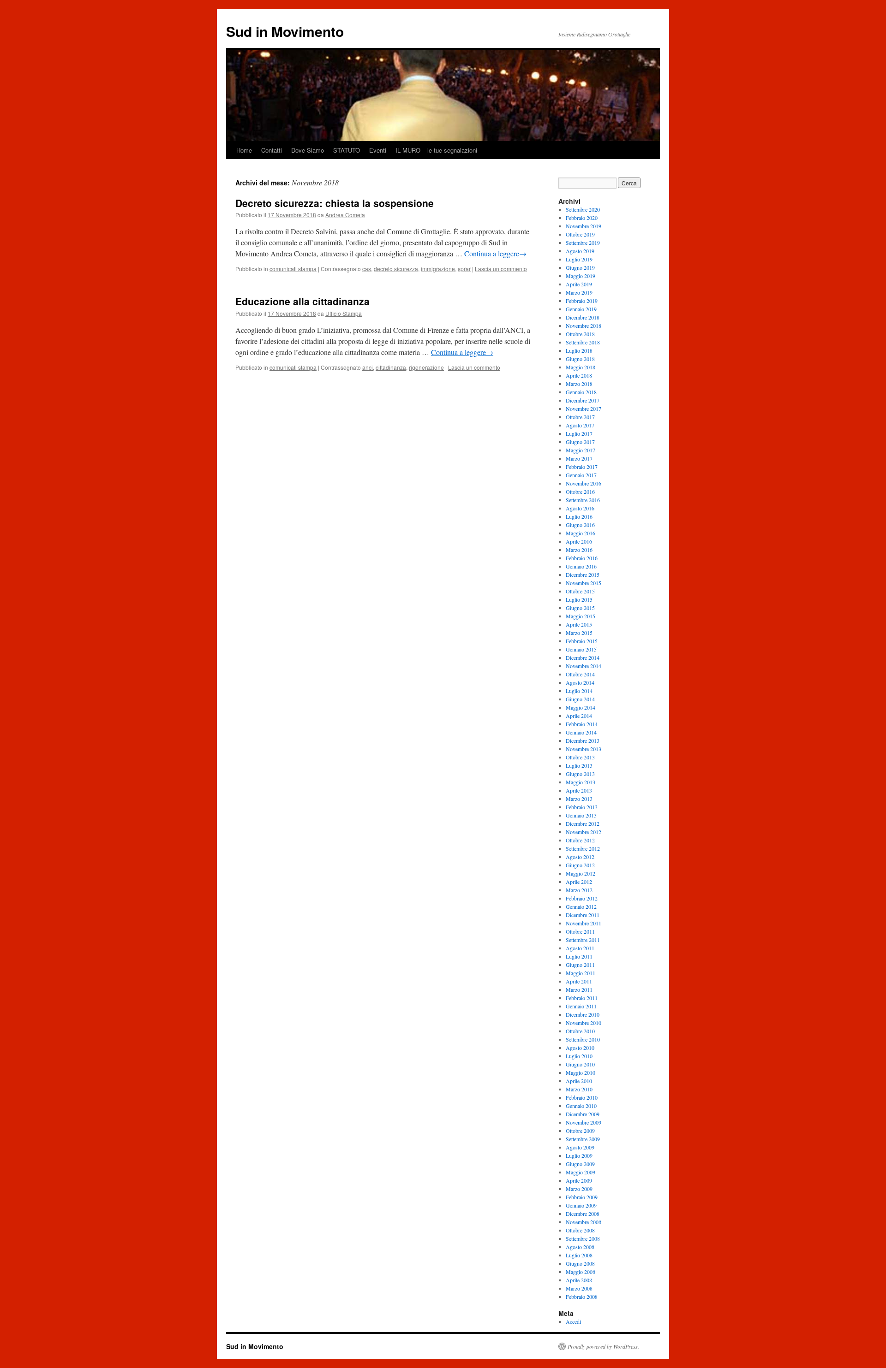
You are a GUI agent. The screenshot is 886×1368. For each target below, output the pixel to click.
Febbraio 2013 (582, 807)
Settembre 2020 (583, 209)
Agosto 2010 (580, 1047)
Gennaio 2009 (581, 1205)
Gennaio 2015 (581, 649)
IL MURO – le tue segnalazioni (436, 150)
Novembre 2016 (583, 483)
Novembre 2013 (583, 748)
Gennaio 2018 (581, 392)
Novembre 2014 (583, 665)
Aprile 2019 (579, 284)
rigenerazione (426, 367)
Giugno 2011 (580, 964)
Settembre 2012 (583, 848)
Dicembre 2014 (582, 657)
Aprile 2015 (579, 624)
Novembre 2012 (583, 831)
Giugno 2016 (580, 524)
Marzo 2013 (579, 798)
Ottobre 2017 (580, 416)
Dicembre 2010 (582, 1014)
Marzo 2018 (579, 383)
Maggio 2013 (580, 782)
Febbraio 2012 (582, 898)
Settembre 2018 (583, 342)
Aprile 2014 (579, 715)
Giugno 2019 (580, 267)
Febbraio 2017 (582, 466)
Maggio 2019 (580, 275)
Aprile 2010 (579, 1080)
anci (367, 367)
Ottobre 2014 (580, 674)
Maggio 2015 (580, 616)
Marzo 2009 (579, 1188)
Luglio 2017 (579, 433)
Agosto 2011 (580, 948)
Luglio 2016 (579, 516)
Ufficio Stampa (343, 313)
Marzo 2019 (579, 292)
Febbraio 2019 (582, 300)
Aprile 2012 (579, 881)
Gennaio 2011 (581, 1006)
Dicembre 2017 (582, 400)
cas (366, 268)
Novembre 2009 (583, 1122)
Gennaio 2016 (581, 566)
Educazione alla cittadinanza (302, 301)
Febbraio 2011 (582, 997)
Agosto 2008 (580, 1246)
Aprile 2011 (579, 981)
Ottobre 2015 (580, 591)
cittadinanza (391, 367)
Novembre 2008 (583, 1222)
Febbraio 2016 (582, 558)
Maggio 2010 (580, 1072)
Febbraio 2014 (582, 724)
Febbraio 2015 (582, 641)
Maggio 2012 (580, 873)
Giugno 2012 (580, 865)
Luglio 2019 (579, 259)
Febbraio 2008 (582, 1296)
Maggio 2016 (580, 533)
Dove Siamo (307, 150)
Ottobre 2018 (580, 334)
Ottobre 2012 (580, 840)
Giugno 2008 (580, 1263)
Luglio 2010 (579, 1056)
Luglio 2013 (579, 765)
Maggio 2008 (580, 1271)
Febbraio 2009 (582, 1197)
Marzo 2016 (579, 549)
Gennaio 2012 (581, 906)
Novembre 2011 (583, 923)
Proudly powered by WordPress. (603, 1346)
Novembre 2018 (583, 325)
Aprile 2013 (579, 790)
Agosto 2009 (580, 1147)
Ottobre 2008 (580, 1230)
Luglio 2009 (579, 1155)
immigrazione (438, 268)
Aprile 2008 (579, 1280)
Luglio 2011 (579, 956)
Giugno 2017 (580, 441)
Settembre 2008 (583, 1238)
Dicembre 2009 (582, 1114)
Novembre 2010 (583, 1022)
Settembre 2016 (583, 499)
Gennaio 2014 (581, 732)
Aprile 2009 (579, 1180)
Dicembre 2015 (582, 574)
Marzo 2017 (579, 458)
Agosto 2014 (580, 682)
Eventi (377, 150)
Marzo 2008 (579, 1288)
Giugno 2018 (580, 358)
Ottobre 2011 (580, 931)
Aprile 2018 (579, 375)
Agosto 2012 (580, 856)
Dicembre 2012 (582, 823)
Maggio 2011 (580, 973)
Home (244, 150)
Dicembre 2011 (582, 914)
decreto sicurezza (396, 268)
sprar (464, 268)
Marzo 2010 (579, 1089)
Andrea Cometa (345, 215)
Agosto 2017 (580, 425)
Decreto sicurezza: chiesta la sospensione (334, 203)
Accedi (573, 1321)
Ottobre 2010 (580, 1031)
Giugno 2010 (580, 1064)
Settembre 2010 (583, 1039)
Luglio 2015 (579, 599)
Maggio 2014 (580, 707)
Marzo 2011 (579, 989)
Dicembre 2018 (582, 317)
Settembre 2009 (583, 1139)
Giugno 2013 (580, 773)
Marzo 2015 (579, 632)
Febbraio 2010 (582, 1097)
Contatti (271, 150)
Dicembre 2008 (582, 1213)
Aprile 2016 (579, 541)
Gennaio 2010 (581, 1105)
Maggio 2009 (580, 1172)
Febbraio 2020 (582, 217)
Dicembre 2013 (582, 740)
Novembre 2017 (583, 408)
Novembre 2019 (583, 226)
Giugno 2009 (580, 1163)
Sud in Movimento (285, 31)
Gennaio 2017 (581, 475)
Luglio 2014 (579, 690)
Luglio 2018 (579, 350)
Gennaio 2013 (581, 815)
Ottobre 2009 (580, 1130)
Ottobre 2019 (580, 234)
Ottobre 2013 (580, 757)
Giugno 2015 (580, 607)
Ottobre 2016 (580, 491)
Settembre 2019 (583, 242)
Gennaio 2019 (581, 309)
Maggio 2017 (580, 450)
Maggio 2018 (580, 367)
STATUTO (346, 150)
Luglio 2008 (579, 1255)
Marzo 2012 (579, 890)
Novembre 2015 (583, 582)
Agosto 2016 (580, 508)
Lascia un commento (501, 268)
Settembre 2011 (583, 939)
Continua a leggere (495, 253)
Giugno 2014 (580, 699)
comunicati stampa (293, 268)
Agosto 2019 (580, 251)
